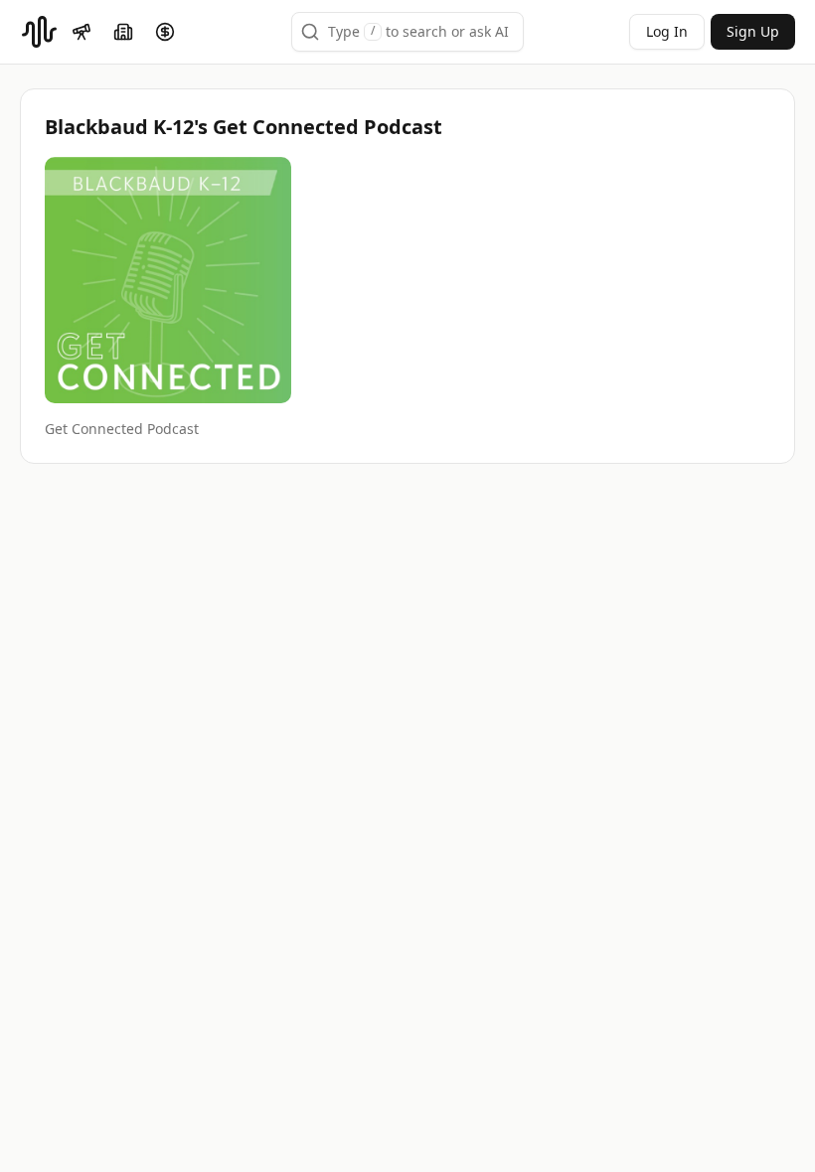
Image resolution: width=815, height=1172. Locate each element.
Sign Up (753, 31)
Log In (667, 31)
